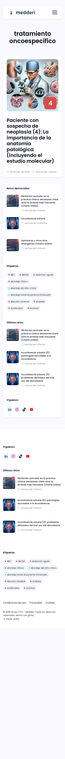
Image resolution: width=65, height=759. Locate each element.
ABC (13, 274)
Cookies (50, 602)
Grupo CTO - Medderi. (22, 611)
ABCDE (25, 274)
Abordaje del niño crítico (23, 288)
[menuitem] (14, 603)
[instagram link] (17, 409)
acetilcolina (17, 308)
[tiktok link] (24, 409)
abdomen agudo (44, 274)
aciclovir (34, 308)
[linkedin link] (10, 409)
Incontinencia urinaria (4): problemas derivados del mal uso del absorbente (37, 377)
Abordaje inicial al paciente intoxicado (31, 294)
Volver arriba (12, 618)
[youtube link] (31, 409)
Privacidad (35, 602)
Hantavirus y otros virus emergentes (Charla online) (36, 242)
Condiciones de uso (14, 602)
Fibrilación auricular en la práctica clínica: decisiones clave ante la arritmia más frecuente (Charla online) (39, 201)
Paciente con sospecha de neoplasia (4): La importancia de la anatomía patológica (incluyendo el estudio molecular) (30, 141)
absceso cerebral (20, 301)
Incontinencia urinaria (33, 218)
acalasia (40, 301)
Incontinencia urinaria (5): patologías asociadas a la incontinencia (36, 355)
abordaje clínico (19, 281)
